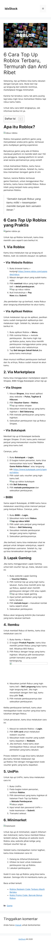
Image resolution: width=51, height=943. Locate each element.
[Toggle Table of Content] (19, 119)
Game (9, 905)
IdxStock (11, 8)
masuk (18, 925)
